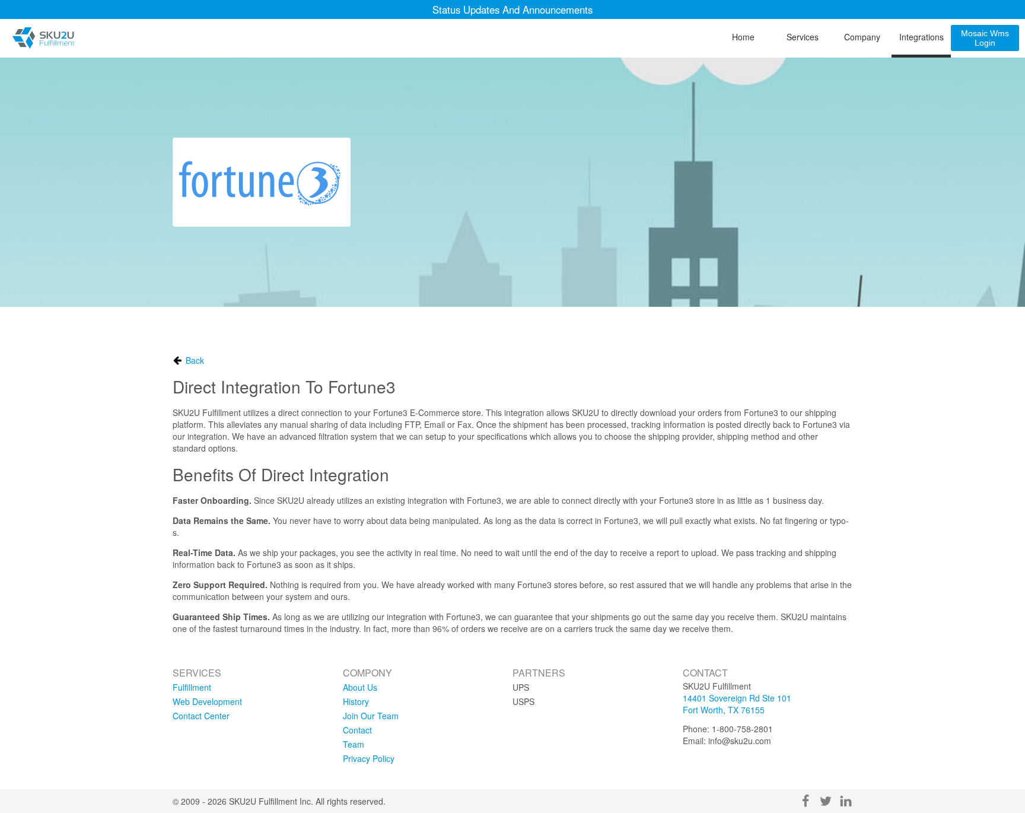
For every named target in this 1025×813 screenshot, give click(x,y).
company (862, 37)
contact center (201, 716)
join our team (371, 716)
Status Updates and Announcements (512, 9)
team (353, 744)
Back (195, 360)
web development (207, 701)
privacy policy (368, 758)
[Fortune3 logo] (262, 182)
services (803, 37)
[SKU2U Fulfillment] (43, 38)
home (743, 37)
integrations (921, 37)
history (356, 701)
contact (357, 730)
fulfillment (192, 687)
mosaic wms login (985, 37)
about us (360, 687)
